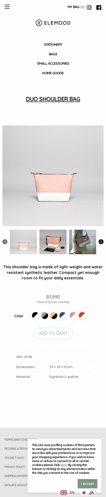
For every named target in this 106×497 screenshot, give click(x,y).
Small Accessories (53, 63)
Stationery (53, 44)
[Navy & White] (63, 315)
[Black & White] (35, 315)
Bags (53, 54)
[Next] (101, 242)
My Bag (76, 7)
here (63, 465)
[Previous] (4, 242)
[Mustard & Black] (54, 315)
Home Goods (53, 73)
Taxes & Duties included (53, 302)
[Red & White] (82, 315)
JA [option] (92, 492)
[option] (87, 492)
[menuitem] (53, 44)
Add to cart (53, 333)
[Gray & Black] (45, 315)
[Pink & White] (73, 315)
